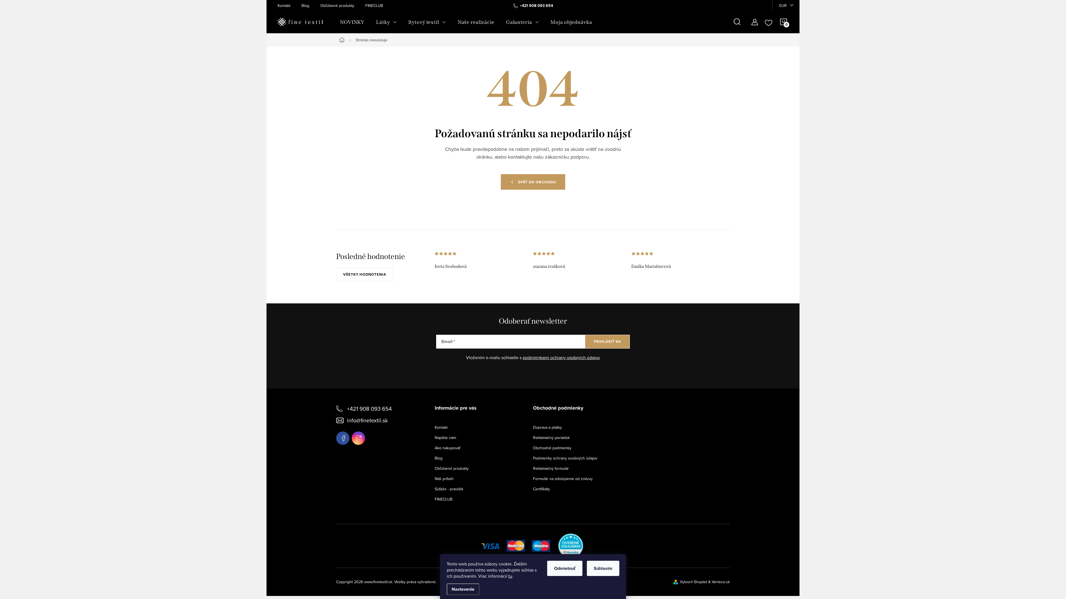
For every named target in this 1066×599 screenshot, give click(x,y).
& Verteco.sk (718, 582)
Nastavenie (463, 589)
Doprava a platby (547, 427)
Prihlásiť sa (607, 341)
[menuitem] (352, 22)
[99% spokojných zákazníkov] (571, 545)
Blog (305, 5)
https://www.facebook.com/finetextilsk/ (343, 438)
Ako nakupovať (447, 448)
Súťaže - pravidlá (449, 489)
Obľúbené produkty (337, 5)
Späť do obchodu (537, 182)
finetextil (358, 438)
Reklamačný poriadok (551, 437)
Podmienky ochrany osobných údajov (565, 458)
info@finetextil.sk (367, 420)
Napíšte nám (445, 437)
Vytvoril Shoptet (693, 582)
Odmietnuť (564, 568)
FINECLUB (374, 5)
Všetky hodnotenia (364, 274)
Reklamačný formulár (551, 468)
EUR (783, 5)
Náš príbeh (444, 478)
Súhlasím (603, 568)
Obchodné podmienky (552, 447)
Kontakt (284, 5)
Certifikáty (541, 488)
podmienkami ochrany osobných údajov (561, 357)
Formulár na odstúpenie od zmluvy (563, 478)
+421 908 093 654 (369, 409)
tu (510, 576)
